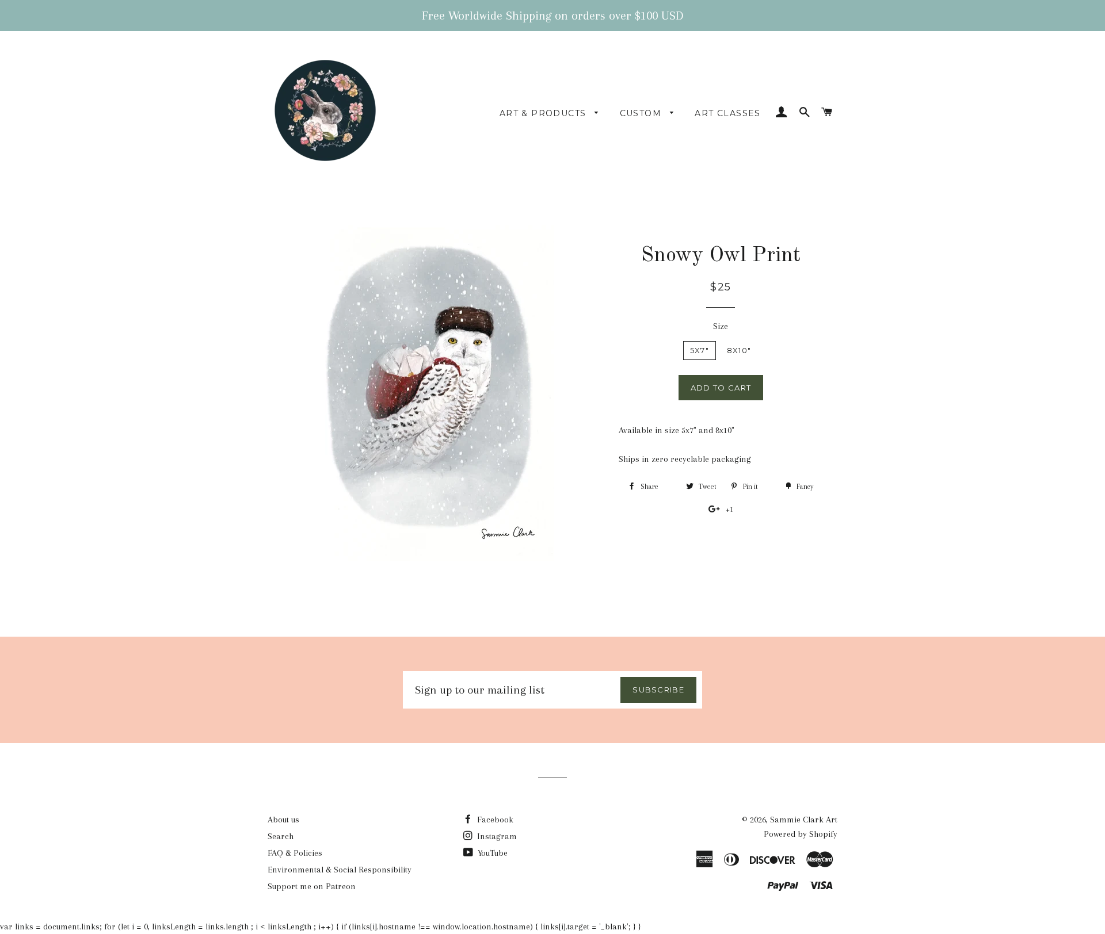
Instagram (496, 836)
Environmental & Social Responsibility (339, 869)
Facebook (494, 819)
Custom (642, 113)
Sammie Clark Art (803, 819)
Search (281, 836)
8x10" (739, 350)
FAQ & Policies (295, 853)
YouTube (491, 853)
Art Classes (727, 113)
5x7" (699, 350)
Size (720, 326)
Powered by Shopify (800, 834)
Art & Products (544, 113)
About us (283, 819)
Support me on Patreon (312, 886)
